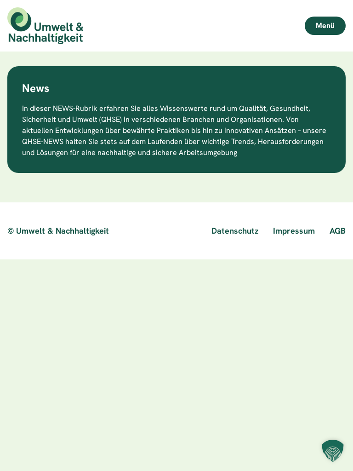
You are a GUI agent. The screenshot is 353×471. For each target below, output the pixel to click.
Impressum (294, 230)
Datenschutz (234, 230)
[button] (333, 451)
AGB (338, 230)
